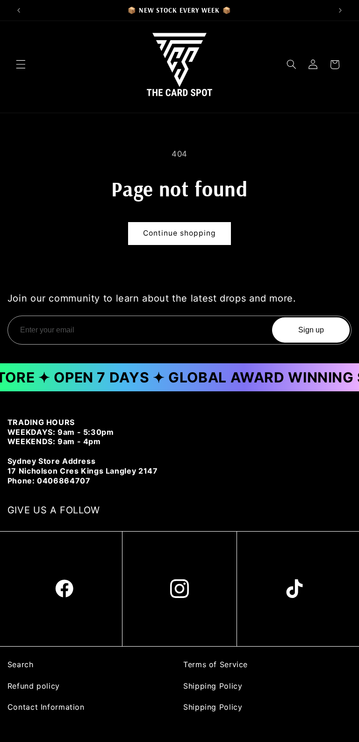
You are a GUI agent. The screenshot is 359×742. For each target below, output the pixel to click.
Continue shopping (179, 233)
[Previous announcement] (18, 10)
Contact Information (46, 707)
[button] (20, 64)
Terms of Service (215, 664)
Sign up (311, 330)
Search (20, 664)
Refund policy (33, 686)
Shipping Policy (212, 686)
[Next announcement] (340, 10)
